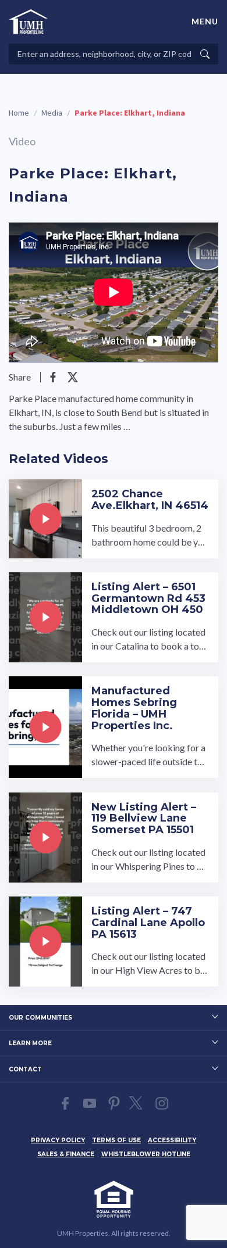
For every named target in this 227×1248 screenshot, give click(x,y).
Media (51, 113)
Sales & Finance (65, 1154)
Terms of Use (116, 1140)
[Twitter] (73, 377)
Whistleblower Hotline (145, 1154)
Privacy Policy (58, 1140)
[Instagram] (161, 1103)
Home (19, 113)
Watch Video (113, 518)
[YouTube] (89, 1103)
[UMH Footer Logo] (113, 1199)
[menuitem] (58, 1139)
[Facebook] (53, 377)
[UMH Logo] (28, 21)
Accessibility (172, 1140)
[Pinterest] (114, 1103)
